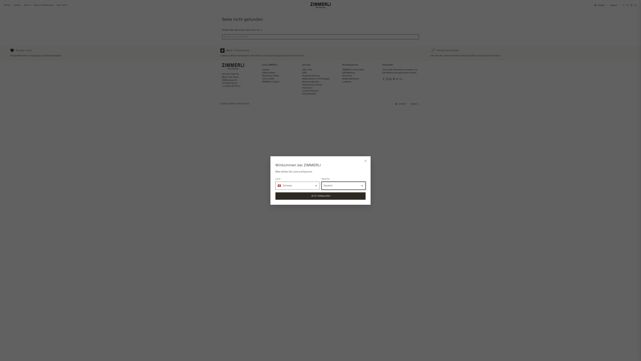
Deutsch (328, 186)
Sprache (326, 178)
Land (277, 178)
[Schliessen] (365, 161)
